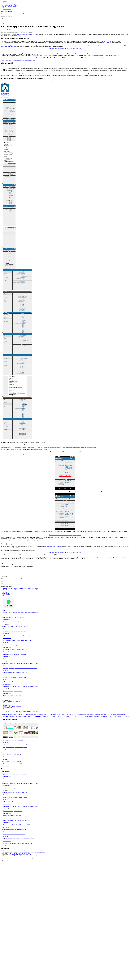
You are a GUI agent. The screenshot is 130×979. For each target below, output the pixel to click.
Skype (115, 716)
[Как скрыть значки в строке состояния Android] (14, 829)
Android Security (40, 714)
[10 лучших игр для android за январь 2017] (13, 761)
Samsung (90, 716)
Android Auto (31, 714)
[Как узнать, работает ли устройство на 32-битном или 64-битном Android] (20, 663)
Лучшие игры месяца (8, 7)
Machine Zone (70, 716)
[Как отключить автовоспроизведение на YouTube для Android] (18, 635)
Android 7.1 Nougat (23, 714)
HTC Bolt (54, 716)
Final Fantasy (87, 714)
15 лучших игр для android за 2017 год (12, 756)
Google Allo (114, 714)
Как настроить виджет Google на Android (21, 853)
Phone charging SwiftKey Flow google (11, 701)
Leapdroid (62, 716)
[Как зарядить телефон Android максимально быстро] (15, 626)
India (57, 716)
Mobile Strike (80, 716)
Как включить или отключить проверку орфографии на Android (18, 843)
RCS (87, 716)
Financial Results (97, 714)
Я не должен (6, 704)
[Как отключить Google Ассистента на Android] (14, 654)
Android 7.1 (15, 714)
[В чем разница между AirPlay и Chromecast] (13, 617)
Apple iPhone (54, 714)
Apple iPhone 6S (59, 714)
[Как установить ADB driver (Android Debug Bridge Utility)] (17, 820)
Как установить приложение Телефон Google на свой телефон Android (27, 850)
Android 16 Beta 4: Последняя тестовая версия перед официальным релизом (20, 612)
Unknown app (4, 94)
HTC (51, 716)
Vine (122, 716)
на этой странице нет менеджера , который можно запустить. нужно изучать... (21, 711)
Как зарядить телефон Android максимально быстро (15, 631)
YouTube (126, 716)
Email (2, 581)
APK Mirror (38, 41)
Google (108, 714)
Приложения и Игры (11, 4)
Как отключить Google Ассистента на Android (14, 658)
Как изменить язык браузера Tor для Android (13, 649)
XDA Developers (105, 42)
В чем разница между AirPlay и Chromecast (13, 621)
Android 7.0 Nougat (8, 714)
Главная (5, 1)
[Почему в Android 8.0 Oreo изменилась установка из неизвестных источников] (21, 681)
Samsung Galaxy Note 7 (100, 716)
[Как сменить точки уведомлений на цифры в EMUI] (15, 672)
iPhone (59, 716)
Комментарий (4, 576)
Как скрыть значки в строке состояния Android (14, 834)
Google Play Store (39, 716)
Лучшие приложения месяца (9, 6)
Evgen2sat (4, 29)
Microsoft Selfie (75, 716)
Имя (2, 578)
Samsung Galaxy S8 (110, 716)
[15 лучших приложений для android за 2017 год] (20, 737)
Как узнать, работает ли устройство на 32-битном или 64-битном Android (20, 668)
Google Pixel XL (19, 716)
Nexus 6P (84, 716)
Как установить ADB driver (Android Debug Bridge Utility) (16, 824)
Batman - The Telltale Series (66, 714)
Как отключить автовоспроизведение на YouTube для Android (17, 640)
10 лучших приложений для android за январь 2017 (15, 747)
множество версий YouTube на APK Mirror (51, 546)
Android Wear (48, 714)
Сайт (2, 583)
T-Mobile (119, 716)
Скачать (2, 93)
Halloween (48, 716)
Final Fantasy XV (92, 714)
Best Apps (73, 714)
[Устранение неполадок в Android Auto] (12, 691)
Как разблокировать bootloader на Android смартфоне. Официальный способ (28, 855)
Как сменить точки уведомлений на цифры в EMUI (15, 677)
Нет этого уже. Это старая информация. (12, 706)
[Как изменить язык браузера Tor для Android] (14, 645)
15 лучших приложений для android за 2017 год (14, 740)
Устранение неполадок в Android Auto (12, 695)
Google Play (27, 716)
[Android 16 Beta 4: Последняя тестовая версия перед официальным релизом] (8, 608)
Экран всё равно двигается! (9, 708)
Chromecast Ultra (82, 714)
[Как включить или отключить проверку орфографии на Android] (18, 838)
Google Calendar (120, 714)
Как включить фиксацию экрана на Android (22, 854)
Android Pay (36, 714)
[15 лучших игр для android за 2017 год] (12, 754)
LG (64, 716)
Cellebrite (77, 714)
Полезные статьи (7, 9)
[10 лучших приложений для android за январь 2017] (15, 744)
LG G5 (67, 716)
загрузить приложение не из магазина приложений (27, 34)
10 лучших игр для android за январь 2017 (12, 763)
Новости (5, 2)
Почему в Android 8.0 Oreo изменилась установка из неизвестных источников (21, 686)
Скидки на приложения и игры (10, 5)
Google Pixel (10, 716)
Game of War (103, 714)
